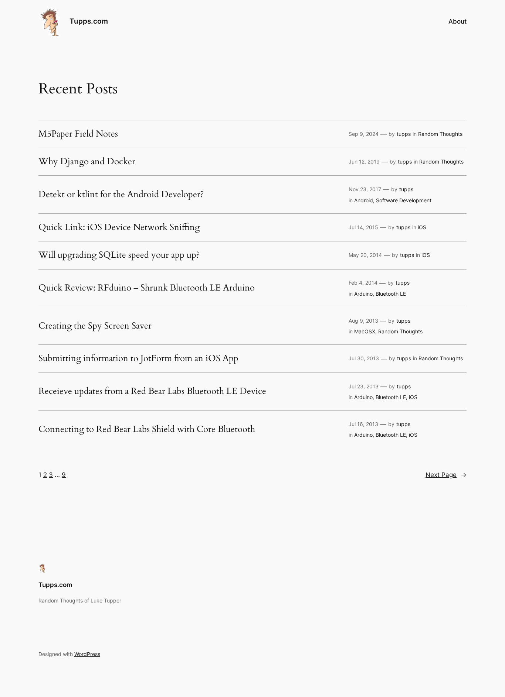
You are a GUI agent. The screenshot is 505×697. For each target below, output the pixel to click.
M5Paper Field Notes (78, 134)
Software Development (403, 200)
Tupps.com (89, 21)
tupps (404, 134)
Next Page (446, 474)
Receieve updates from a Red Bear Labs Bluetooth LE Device (152, 391)
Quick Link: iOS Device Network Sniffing (119, 227)
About (457, 21)
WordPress (87, 654)
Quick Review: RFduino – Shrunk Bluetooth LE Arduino (146, 288)
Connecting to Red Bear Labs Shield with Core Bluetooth (146, 429)
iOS (422, 227)
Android (363, 200)
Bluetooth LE (391, 294)
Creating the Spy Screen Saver (95, 326)
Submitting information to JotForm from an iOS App (138, 358)
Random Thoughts (440, 134)
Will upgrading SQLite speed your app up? (119, 255)
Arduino (363, 294)
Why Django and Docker (86, 161)
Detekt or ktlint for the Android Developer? (121, 194)
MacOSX (364, 331)
